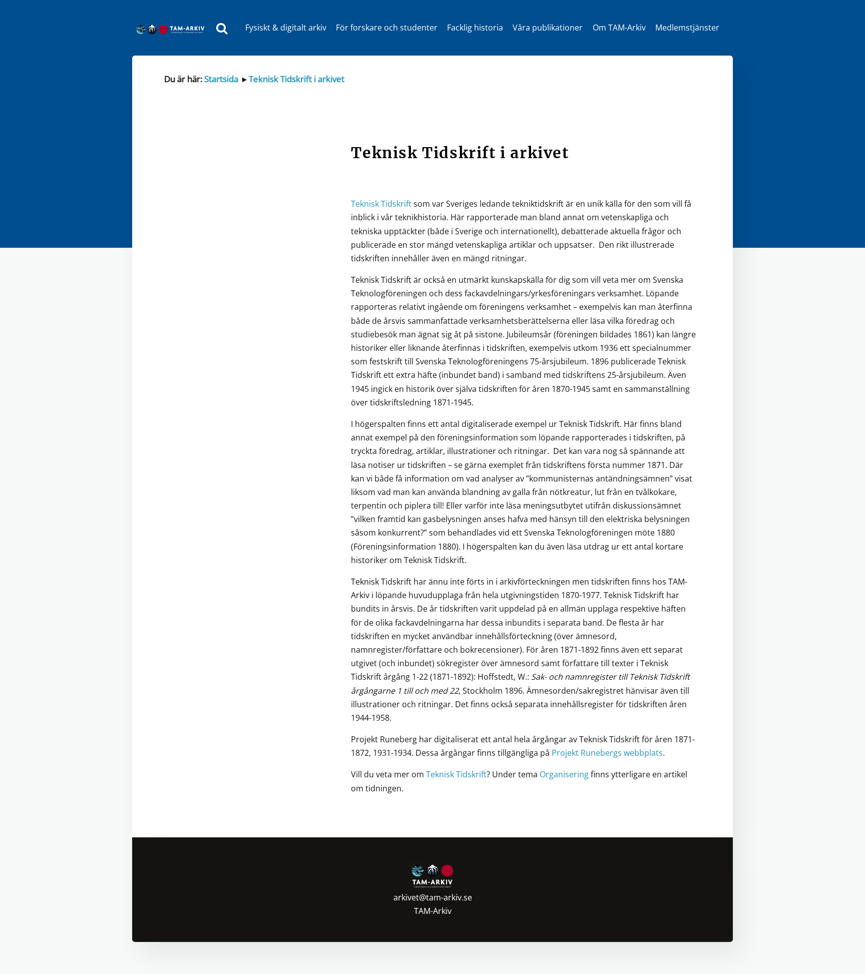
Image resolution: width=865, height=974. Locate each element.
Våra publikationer (548, 27)
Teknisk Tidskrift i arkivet (296, 79)
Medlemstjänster (687, 27)
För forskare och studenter (387, 27)
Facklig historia (475, 27)
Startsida (221, 79)
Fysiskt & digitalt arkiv (285, 27)
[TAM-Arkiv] (172, 28)
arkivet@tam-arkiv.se (432, 897)
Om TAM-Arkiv (619, 27)
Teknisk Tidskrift (381, 203)
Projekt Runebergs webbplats (607, 752)
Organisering (565, 774)
